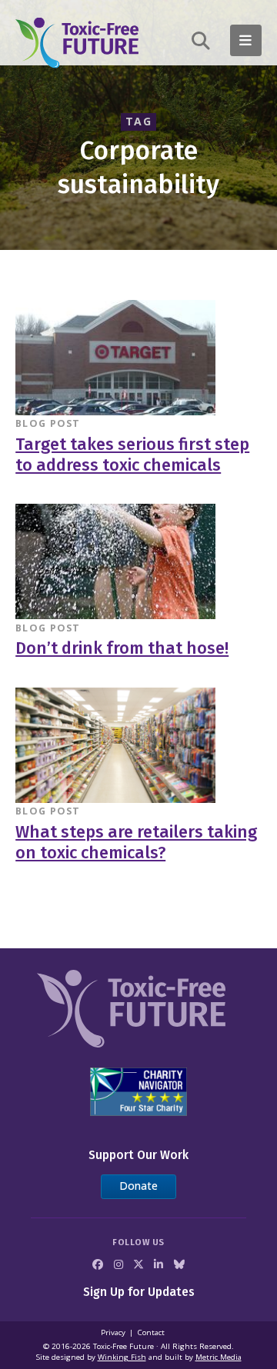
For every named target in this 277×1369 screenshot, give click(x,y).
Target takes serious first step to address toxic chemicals (132, 455)
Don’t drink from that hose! (122, 648)
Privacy (113, 1332)
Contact (151, 1332)
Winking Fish (122, 1357)
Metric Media (218, 1357)
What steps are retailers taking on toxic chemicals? (136, 842)
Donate (138, 1185)
